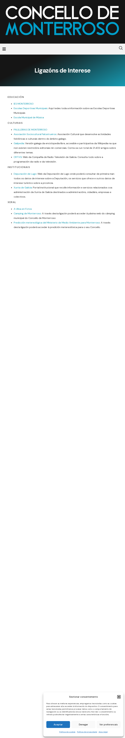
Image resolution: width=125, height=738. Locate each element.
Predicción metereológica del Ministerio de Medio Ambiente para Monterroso (57, 222)
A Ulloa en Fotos (23, 208)
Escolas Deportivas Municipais (30, 108)
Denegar (83, 724)
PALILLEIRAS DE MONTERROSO (30, 129)
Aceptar (58, 724)
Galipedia (19, 143)
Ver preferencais (108, 724)
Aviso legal (103, 732)
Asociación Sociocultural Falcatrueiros (35, 134)
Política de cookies (67, 732)
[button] (118, 696)
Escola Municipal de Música (29, 117)
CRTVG (18, 157)
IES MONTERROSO (24, 103)
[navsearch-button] (118, 49)
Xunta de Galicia (23, 187)
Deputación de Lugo (25, 173)
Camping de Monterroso (27, 213)
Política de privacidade (87, 732)
